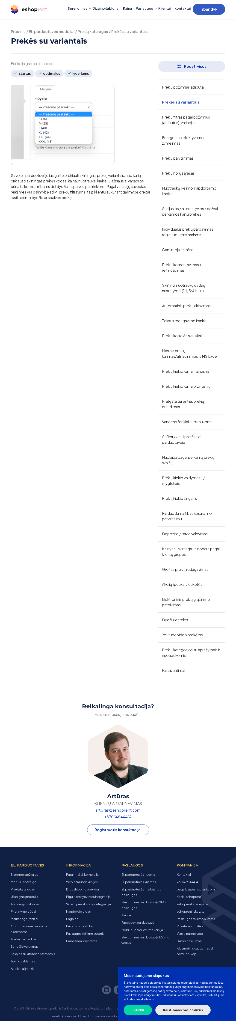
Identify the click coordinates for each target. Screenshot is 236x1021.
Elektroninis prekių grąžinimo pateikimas (186, 602)
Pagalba (72, 919)
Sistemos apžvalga (24, 874)
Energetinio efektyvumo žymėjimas (183, 140)
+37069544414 (187, 882)
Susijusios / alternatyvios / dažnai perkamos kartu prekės (190, 211)
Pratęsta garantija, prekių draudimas (183, 404)
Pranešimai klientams (81, 941)
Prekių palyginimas (178, 158)
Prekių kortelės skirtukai (182, 335)
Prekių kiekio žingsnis (179, 498)
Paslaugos (144, 8)
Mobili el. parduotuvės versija (142, 930)
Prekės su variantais (180, 102)
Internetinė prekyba (62, 1016)
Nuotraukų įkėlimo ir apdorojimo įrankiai (189, 191)
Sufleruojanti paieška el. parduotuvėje (182, 439)
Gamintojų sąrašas (178, 249)
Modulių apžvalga (23, 882)
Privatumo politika (79, 926)
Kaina (127, 8)
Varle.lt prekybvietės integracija (88, 904)
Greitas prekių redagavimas (185, 569)
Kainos (126, 915)
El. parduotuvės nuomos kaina (100, 1016)
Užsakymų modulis (24, 897)
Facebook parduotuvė (137, 922)
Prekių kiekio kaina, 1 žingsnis (185, 371)
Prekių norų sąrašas (178, 173)
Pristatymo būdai (23, 911)
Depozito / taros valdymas (185, 533)
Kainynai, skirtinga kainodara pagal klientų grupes (191, 551)
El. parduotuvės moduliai (51, 31)
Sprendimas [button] (77, 8)
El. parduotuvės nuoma (138, 874)
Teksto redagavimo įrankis (184, 320)
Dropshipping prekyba (82, 889)
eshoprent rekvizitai (191, 911)
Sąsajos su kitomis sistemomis (33, 954)
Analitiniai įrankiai (23, 968)
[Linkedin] (107, 990)
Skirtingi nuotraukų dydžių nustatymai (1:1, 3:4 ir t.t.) (183, 288)
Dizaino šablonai (106, 8)
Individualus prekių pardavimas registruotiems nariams (187, 232)
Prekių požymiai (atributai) (184, 87)
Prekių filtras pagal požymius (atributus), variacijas (186, 120)
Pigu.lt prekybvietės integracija (88, 897)
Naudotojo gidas (78, 911)
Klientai (164, 8)
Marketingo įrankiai (24, 919)
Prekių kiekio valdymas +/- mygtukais (184, 480)
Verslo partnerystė (190, 933)
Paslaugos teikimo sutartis (85, 933)
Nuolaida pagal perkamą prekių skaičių (188, 460)
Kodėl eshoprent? (189, 897)
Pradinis (18, 31)
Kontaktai (182, 8)
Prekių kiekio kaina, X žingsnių (186, 386)
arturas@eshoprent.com (118, 810)
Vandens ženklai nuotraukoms (187, 421)
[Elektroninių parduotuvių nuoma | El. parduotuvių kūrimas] (33, 9)
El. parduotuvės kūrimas (138, 882)
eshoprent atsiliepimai (193, 904)
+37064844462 (118, 817)
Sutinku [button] (138, 1010)
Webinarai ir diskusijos (82, 882)
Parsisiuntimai (173, 670)
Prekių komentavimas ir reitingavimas (181, 267)
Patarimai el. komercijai (82, 874)
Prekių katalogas (93, 31)
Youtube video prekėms (182, 634)
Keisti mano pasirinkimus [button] (183, 1010)
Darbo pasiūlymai (189, 941)
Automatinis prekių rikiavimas (186, 305)
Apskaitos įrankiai (23, 939)
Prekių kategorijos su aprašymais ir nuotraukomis (191, 652)
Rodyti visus (194, 66)
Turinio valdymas (23, 961)
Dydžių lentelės (175, 619)
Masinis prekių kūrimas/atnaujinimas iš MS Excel (190, 353)
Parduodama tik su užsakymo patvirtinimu (187, 516)
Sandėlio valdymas (24, 946)
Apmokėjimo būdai (25, 904)
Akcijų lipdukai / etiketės (182, 584)
